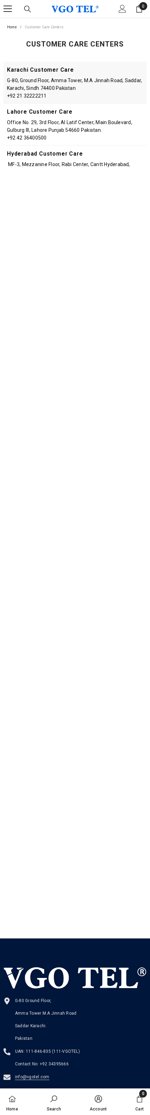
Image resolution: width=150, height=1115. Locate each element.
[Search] (27, 9)
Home (12, 27)
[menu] (7, 9)
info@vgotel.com (32, 1076)
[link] (54, 1102)
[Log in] (122, 9)
